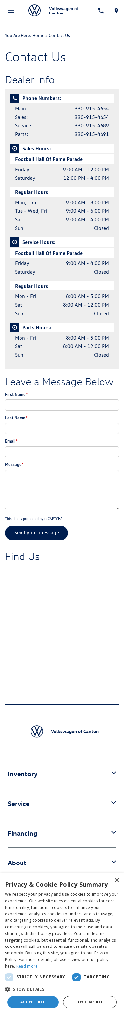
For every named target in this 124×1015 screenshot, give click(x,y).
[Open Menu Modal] (10, 10)
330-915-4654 (92, 108)
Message (14, 464)
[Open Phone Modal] (100, 10)
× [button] (116, 880)
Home (38, 35)
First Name (16, 394)
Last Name (16, 417)
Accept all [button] (32, 1002)
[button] (62, 989)
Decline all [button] (89, 1002)
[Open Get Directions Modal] (116, 10)
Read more (27, 966)
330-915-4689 (92, 126)
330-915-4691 (92, 134)
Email (11, 441)
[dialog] (62, 944)
